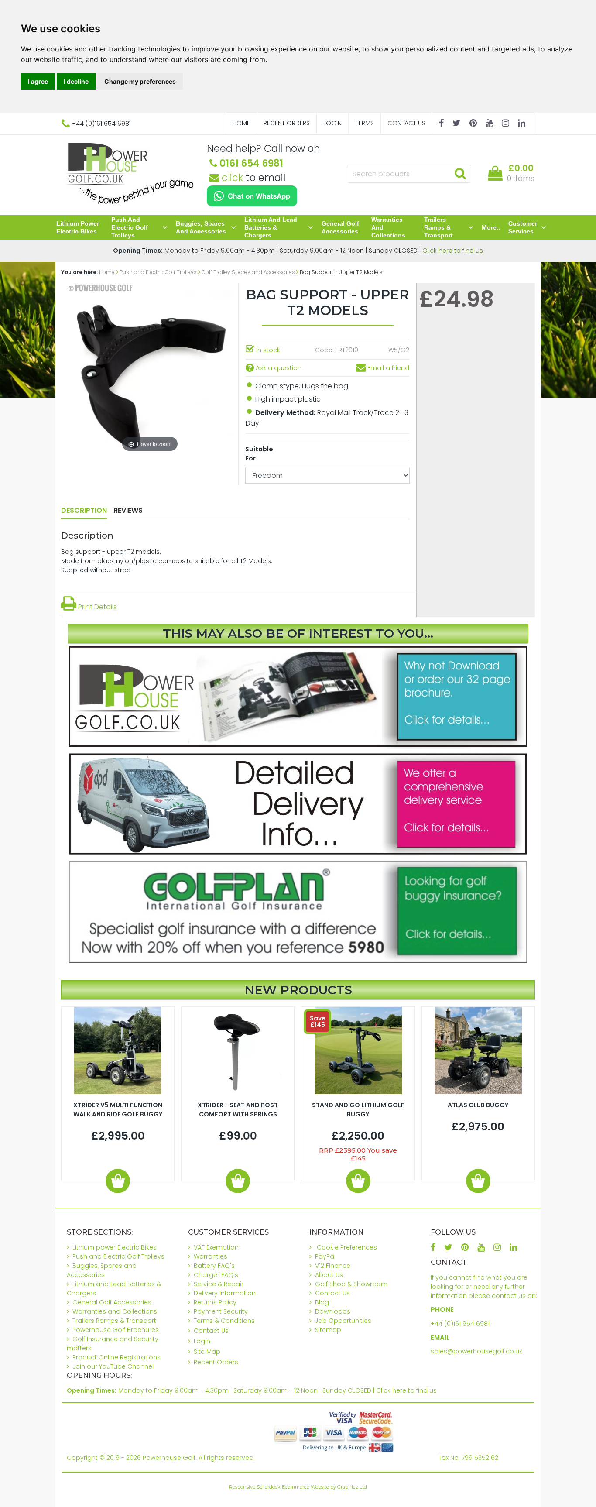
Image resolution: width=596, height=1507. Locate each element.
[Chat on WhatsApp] (252, 195)
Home (241, 123)
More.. (491, 227)
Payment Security (221, 1311)
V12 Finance (332, 1265)
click (231, 178)
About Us (329, 1274)
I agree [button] (38, 81)
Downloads (332, 1311)
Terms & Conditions (224, 1320)
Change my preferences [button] (140, 81)
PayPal (325, 1256)
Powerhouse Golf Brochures (115, 1329)
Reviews (128, 510)
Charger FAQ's (216, 1274)
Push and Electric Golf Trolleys (129, 227)
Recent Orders (287, 123)
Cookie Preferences (347, 1247)
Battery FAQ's (214, 1265)
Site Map (207, 1351)
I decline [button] (76, 81)
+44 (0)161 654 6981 (460, 1323)
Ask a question (277, 368)
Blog (322, 1302)
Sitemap (328, 1329)
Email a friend (387, 368)
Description (84, 510)
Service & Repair (218, 1284)
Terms (365, 123)
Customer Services (522, 227)
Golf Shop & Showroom (351, 1284)
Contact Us (406, 123)
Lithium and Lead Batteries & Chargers (270, 227)
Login (332, 123)
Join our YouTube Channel (113, 1366)
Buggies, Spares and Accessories (201, 227)
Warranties (210, 1256)
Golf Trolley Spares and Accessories (248, 272)
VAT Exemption (216, 1247)
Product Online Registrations (116, 1357)
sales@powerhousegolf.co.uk (476, 1351)
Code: (324, 350)
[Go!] (460, 173)
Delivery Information (225, 1293)
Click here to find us (452, 250)
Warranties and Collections (388, 227)
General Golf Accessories (340, 227)
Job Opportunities (343, 1320)
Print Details (96, 607)
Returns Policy (215, 1302)
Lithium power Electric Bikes (77, 227)
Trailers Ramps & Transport (438, 227)
